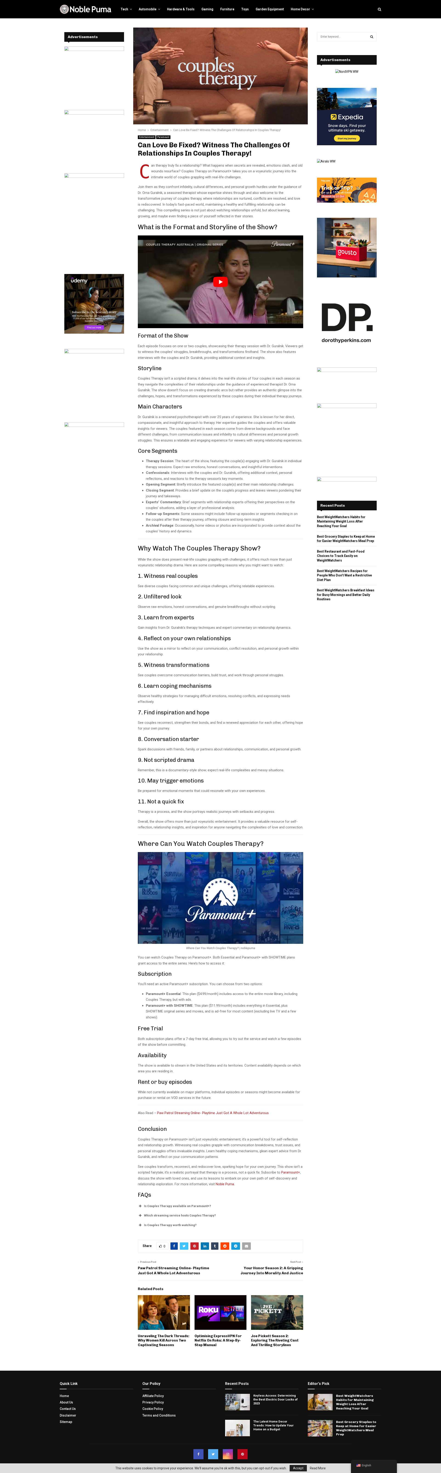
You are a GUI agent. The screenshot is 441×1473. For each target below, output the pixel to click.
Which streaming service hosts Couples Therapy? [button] (180, 1215)
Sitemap (66, 1422)
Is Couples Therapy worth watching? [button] (170, 1225)
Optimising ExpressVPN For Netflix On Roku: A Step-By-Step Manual (218, 1340)
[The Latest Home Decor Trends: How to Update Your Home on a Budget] (237, 1428)
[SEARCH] (372, 36)
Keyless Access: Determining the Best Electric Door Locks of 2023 (275, 1399)
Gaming (207, 9)
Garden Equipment (270, 9)
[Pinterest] (242, 1454)
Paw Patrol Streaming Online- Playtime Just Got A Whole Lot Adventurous (213, 1113)
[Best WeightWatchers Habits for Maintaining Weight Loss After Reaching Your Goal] (320, 1402)
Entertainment (146, 137)
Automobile (147, 9)
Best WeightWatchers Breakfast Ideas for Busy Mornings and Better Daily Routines (345, 594)
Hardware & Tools (181, 9)
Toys (245, 9)
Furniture (227, 9)
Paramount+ (290, 1172)
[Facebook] (198, 1454)
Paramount (163, 137)
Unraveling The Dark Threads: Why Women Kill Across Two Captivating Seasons (163, 1340)
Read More (318, 1468)
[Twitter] (213, 1454)
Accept (298, 1468)
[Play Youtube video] (220, 281)
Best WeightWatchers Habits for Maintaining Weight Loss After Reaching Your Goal (341, 521)
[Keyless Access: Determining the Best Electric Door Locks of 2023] (237, 1402)
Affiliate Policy (153, 1396)
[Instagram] (228, 1454)
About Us (66, 1402)
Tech (124, 9)
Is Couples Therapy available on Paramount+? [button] (177, 1206)
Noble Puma (225, 1184)
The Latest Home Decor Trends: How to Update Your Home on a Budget (273, 1425)
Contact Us (68, 1409)
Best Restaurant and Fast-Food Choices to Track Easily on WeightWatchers (341, 556)
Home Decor (300, 9)
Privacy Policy (153, 1402)
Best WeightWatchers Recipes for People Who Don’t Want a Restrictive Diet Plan (344, 575)
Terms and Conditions (159, 1415)
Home (64, 1396)
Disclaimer (68, 1415)
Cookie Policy (152, 1409)
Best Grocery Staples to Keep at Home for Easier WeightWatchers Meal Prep (356, 1428)
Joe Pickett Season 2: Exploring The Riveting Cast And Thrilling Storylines (275, 1340)
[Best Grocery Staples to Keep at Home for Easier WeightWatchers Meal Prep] (320, 1428)
